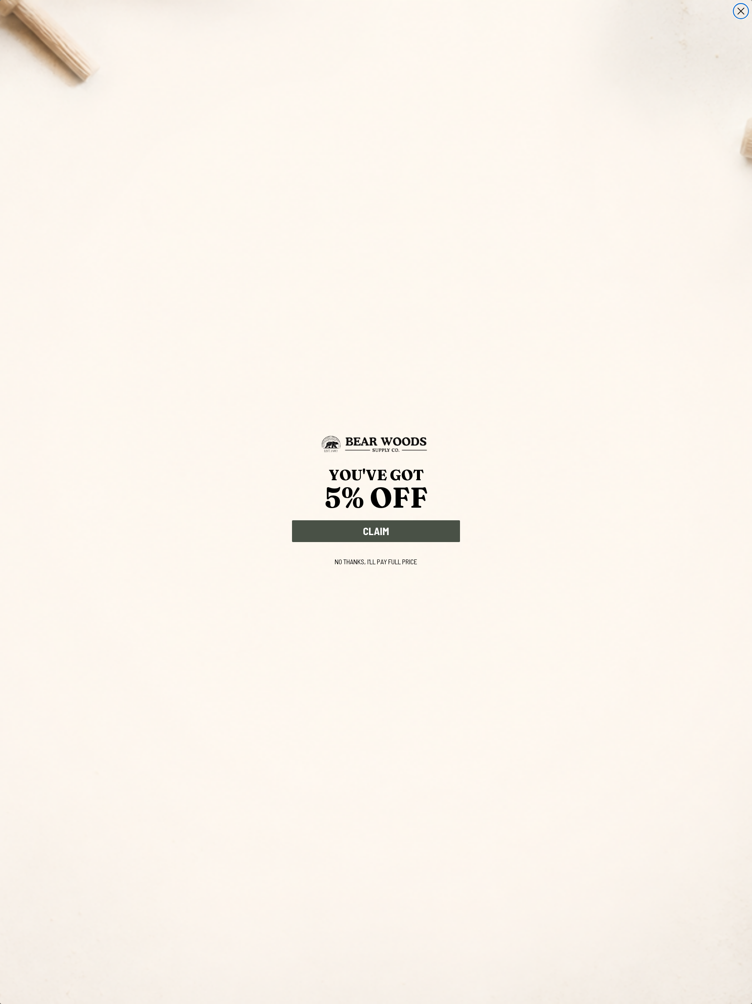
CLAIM (376, 531)
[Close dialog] (741, 11)
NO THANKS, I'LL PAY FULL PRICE (376, 561)
